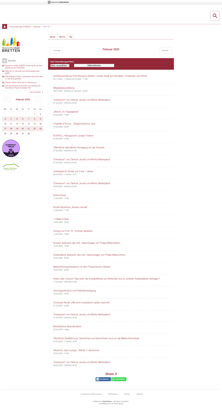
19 (17, 129)
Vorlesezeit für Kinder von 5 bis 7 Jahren (73, 171)
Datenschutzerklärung (91, 394)
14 (29, 124)
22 (34, 129)
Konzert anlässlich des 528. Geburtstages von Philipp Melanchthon (86, 243)
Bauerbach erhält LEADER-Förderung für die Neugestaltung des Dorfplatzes (24, 67)
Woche (62, 37)
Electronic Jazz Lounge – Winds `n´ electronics (76, 350)
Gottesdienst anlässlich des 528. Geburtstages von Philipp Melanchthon (89, 255)
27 (23, 134)
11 (11, 124)
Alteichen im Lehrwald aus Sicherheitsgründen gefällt (22, 72)
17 (5, 129)
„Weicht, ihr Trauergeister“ (66, 112)
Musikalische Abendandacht (67, 326)
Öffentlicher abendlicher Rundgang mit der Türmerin (79, 147)
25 (11, 134)
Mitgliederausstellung (63, 88)
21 (29, 129)
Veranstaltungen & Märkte (20, 27)
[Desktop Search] (215, 15)
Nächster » (165, 50)
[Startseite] (11, 44)
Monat (53, 37)
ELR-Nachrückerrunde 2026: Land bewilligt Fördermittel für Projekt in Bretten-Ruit (23, 87)
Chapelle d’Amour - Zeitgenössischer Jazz (74, 124)
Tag (70, 37)
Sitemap (139, 394)
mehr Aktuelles (35, 92)
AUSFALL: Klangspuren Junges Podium (73, 136)
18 (11, 129)
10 (5, 124)
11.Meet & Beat (61, 219)
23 (40, 129)
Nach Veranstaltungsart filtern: (62, 62)
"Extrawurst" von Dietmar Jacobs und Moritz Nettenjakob (81, 100)
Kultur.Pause (59, 195)
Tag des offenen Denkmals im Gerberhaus (21, 82)
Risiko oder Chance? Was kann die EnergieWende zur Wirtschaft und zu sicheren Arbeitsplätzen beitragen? (106, 279)
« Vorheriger (56, 50)
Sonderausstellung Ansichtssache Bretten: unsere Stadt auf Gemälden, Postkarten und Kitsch (100, 76)
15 (34, 124)
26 (17, 134)
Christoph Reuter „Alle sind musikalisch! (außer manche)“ (81, 303)
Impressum (112, 394)
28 (29, 134)
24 (5, 134)
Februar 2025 (23, 99)
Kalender (36, 27)
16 (40, 124)
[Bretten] (58, 2)
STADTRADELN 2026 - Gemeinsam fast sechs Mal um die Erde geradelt (24, 78)
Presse (127, 394)
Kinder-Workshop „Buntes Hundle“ (70, 207)
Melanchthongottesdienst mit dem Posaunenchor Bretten (81, 267)
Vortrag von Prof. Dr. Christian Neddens (73, 231)
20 (23, 129)
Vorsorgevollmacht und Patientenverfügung (74, 291)
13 (23, 124)
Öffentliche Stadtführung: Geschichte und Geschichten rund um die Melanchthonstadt (96, 338)
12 (17, 124)
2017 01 (46, 27)
